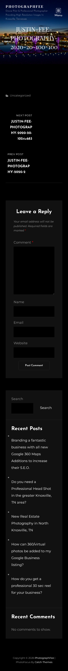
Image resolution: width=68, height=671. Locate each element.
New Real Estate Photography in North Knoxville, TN (29, 523)
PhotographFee (25, 6)
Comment (23, 242)
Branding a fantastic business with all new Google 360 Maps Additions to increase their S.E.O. (29, 454)
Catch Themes (43, 662)
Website (21, 343)
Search (17, 399)
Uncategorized (20, 95)
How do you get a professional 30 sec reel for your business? (31, 586)
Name (19, 302)
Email (18, 322)
